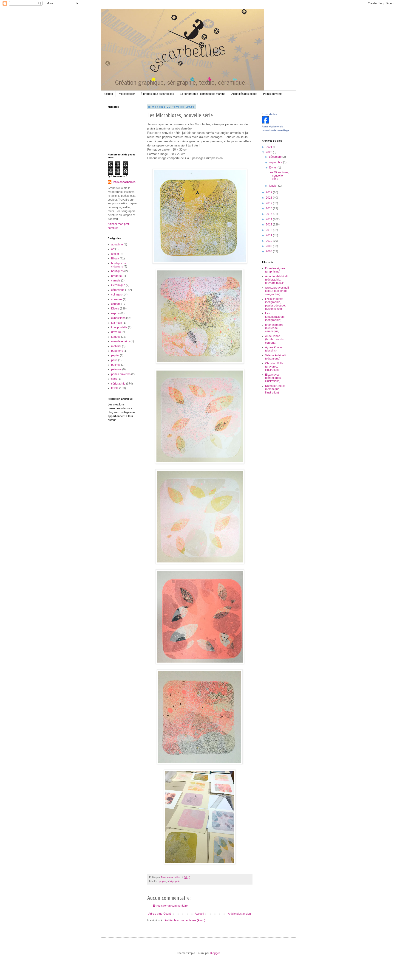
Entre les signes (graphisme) (275, 270)
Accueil (199, 913)
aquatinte (117, 244)
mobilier (116, 346)
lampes (115, 336)
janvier (273, 185)
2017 (269, 203)
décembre (275, 156)
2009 (269, 246)
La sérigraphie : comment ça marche (202, 94)
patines (115, 364)
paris (114, 360)
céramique (118, 290)
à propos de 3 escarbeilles (157, 94)
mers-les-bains (120, 341)
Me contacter (127, 94)
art (112, 249)
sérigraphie (173, 881)
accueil (108, 94)
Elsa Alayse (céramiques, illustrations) (273, 378)
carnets (115, 280)
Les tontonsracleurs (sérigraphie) (274, 317)
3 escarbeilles (269, 114)
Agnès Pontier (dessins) (274, 349)
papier (162, 881)
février (273, 167)
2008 (269, 251)
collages (116, 294)
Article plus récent (159, 913)
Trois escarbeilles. (124, 182)
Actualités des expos (244, 94)
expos (115, 313)
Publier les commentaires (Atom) (184, 920)
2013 (269, 224)
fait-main (116, 322)
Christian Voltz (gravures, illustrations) (274, 367)
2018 (269, 197)
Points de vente (272, 94)
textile (115, 388)
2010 (269, 240)
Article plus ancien (239, 913)
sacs (114, 378)
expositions (118, 318)
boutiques (117, 271)
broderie (116, 276)
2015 (269, 214)
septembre (276, 162)
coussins (116, 299)
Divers (115, 308)
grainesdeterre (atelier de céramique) (274, 328)
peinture (116, 369)
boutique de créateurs (118, 265)
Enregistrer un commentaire (170, 905)
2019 (269, 192)
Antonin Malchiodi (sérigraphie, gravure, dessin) (276, 280)
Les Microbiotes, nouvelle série (279, 176)
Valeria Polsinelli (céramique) (275, 357)
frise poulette (119, 327)
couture (116, 304)
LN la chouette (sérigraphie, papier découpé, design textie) (275, 303)
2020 (269, 152)
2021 (269, 147)
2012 (269, 230)
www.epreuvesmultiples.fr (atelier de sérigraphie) (277, 291)
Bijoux (115, 258)
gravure (116, 332)
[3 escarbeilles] (265, 122)
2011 (269, 235)
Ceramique (118, 285)
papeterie (117, 350)
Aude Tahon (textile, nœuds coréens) (274, 339)
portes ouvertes (120, 374)
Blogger (215, 953)
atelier (115, 254)
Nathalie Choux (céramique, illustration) (275, 389)
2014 (269, 219)
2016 (269, 208)
